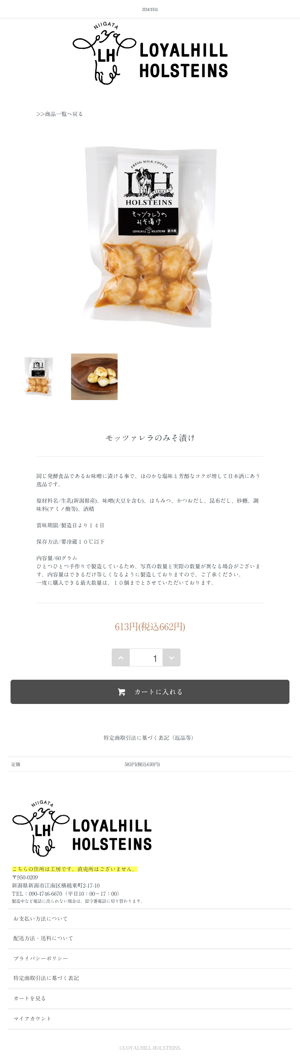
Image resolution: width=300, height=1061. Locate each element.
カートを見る (29, 998)
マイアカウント (32, 1019)
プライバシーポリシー (40, 958)
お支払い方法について (40, 919)
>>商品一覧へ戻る (59, 114)
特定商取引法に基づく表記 (46, 978)
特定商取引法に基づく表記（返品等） (150, 738)
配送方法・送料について (43, 938)
